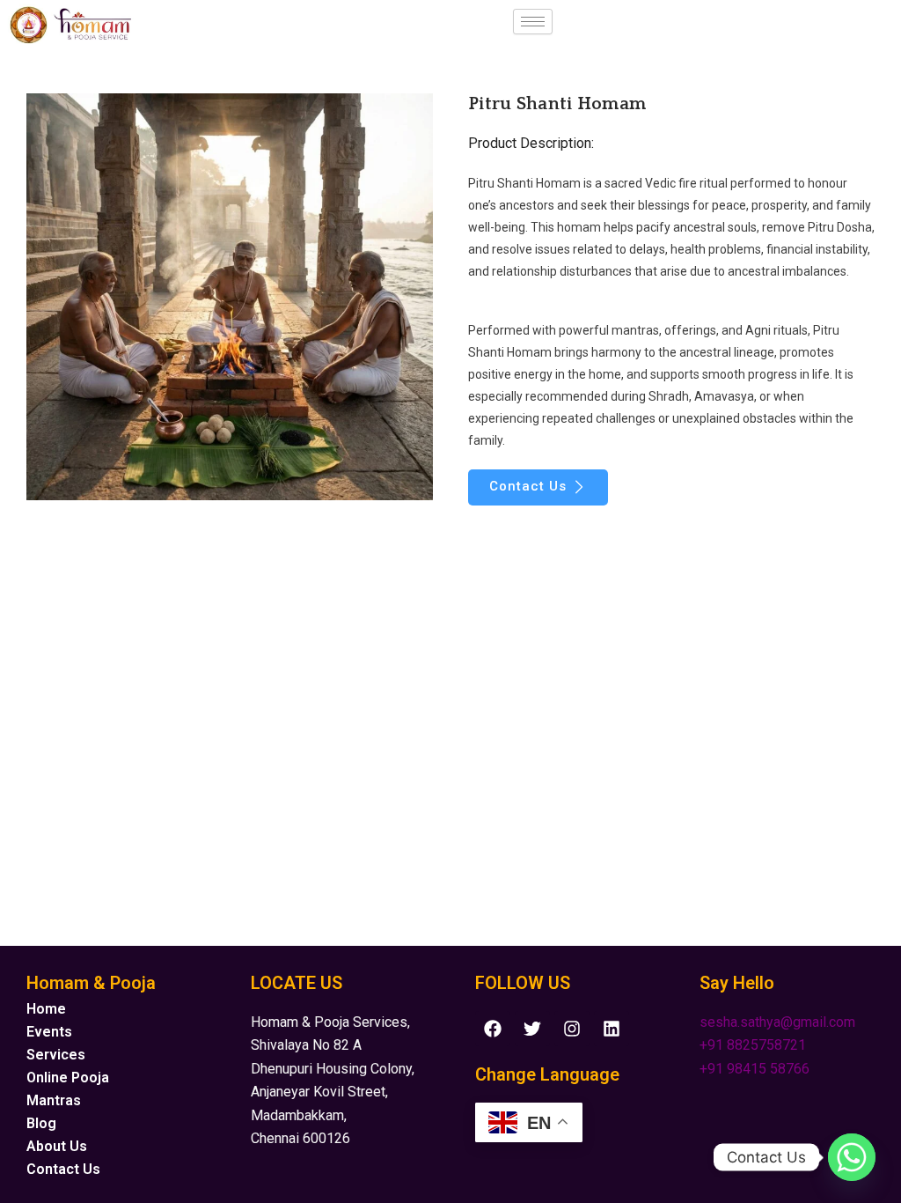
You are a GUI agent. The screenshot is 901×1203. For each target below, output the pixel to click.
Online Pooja (67, 1077)
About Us (56, 1146)
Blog (41, 1123)
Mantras (53, 1100)
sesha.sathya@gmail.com (777, 1022)
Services (55, 1054)
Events (49, 1031)
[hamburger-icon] (533, 21)
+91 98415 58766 (754, 1068)
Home (46, 1008)
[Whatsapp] (851, 1157)
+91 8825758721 (753, 1045)
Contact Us (63, 1169)
